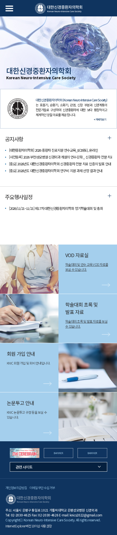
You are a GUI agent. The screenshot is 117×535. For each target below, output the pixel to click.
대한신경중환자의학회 (58, 8)
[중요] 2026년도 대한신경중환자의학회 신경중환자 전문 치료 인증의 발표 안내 (60, 163)
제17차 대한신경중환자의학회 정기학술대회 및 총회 (56, 208)
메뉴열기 (9, 8)
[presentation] (6, 453)
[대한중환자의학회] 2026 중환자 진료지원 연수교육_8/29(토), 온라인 (53, 150)
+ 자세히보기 (100, 119)
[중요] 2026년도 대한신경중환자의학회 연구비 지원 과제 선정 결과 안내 (55, 170)
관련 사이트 (24, 467)
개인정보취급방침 (16, 487)
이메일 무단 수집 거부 (42, 487)
